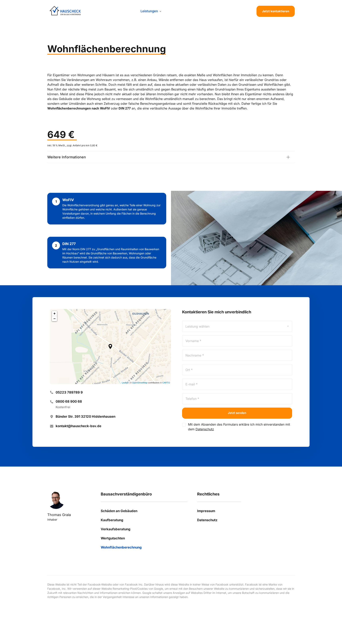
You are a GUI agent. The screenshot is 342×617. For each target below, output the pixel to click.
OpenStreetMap (139, 382)
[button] (110, 346)
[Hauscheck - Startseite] (65, 11)
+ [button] (54, 313)
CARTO (166, 382)
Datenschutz (205, 429)
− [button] (54, 319)
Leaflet (125, 382)
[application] (110, 346)
